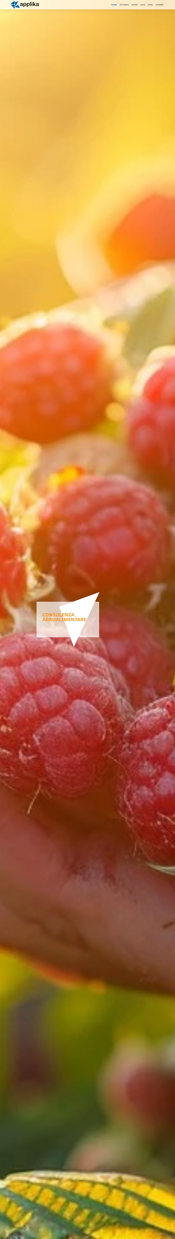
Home (114, 4)
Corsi (142, 4)
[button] (44, 616)
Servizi (135, 4)
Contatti (159, 4)
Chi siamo (124, 4)
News (150, 4)
